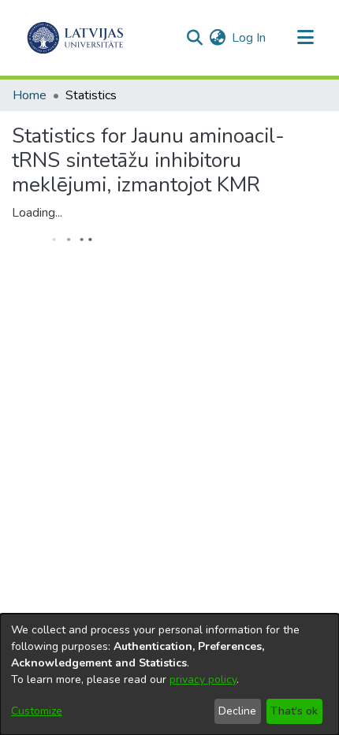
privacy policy (203, 679)
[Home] (75, 37)
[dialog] (169, 674)
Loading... (37, 212)
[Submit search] (194, 37)
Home (30, 95)
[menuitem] (217, 37)
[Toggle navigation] (305, 38)
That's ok (294, 710)
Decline (237, 710)
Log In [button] (249, 37)
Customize (36, 710)
